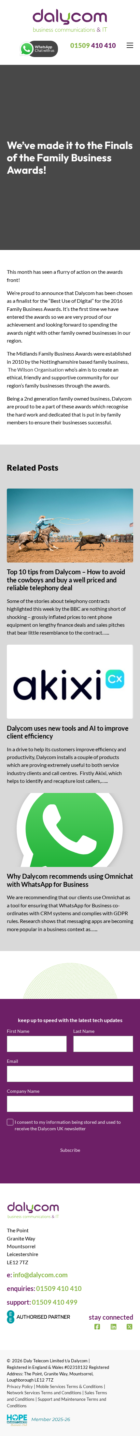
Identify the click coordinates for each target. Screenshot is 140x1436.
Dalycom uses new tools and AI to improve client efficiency (68, 732)
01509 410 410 (59, 1288)
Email (14, 1061)
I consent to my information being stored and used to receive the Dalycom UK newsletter (68, 1125)
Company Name (24, 1091)
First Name (18, 1031)
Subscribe (70, 1150)
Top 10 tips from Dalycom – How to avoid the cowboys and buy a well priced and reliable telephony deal (66, 580)
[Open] (27, 49)
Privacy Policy (20, 1386)
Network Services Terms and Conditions (44, 1392)
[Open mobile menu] (130, 45)
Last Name (83, 1031)
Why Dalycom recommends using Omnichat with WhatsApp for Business (70, 880)
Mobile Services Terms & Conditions (69, 1386)
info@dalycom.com (40, 1275)
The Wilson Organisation (36, 369)
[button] (38, 49)
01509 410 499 (54, 1302)
